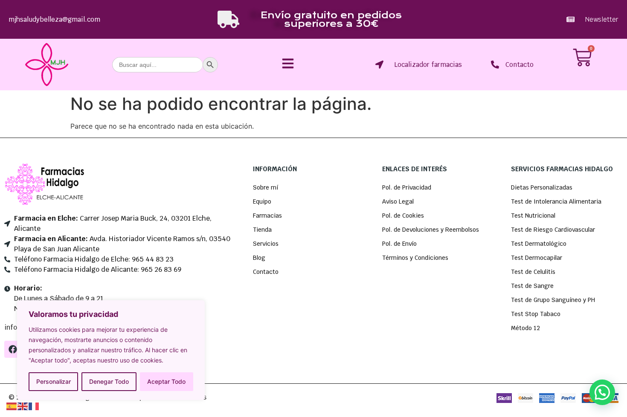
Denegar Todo (109, 381)
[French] (34, 405)
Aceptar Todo (166, 381)
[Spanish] (11, 405)
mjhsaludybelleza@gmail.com (54, 19)
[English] (23, 405)
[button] (602, 392)
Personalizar (53, 381)
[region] (111, 350)
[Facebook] (12, 349)
